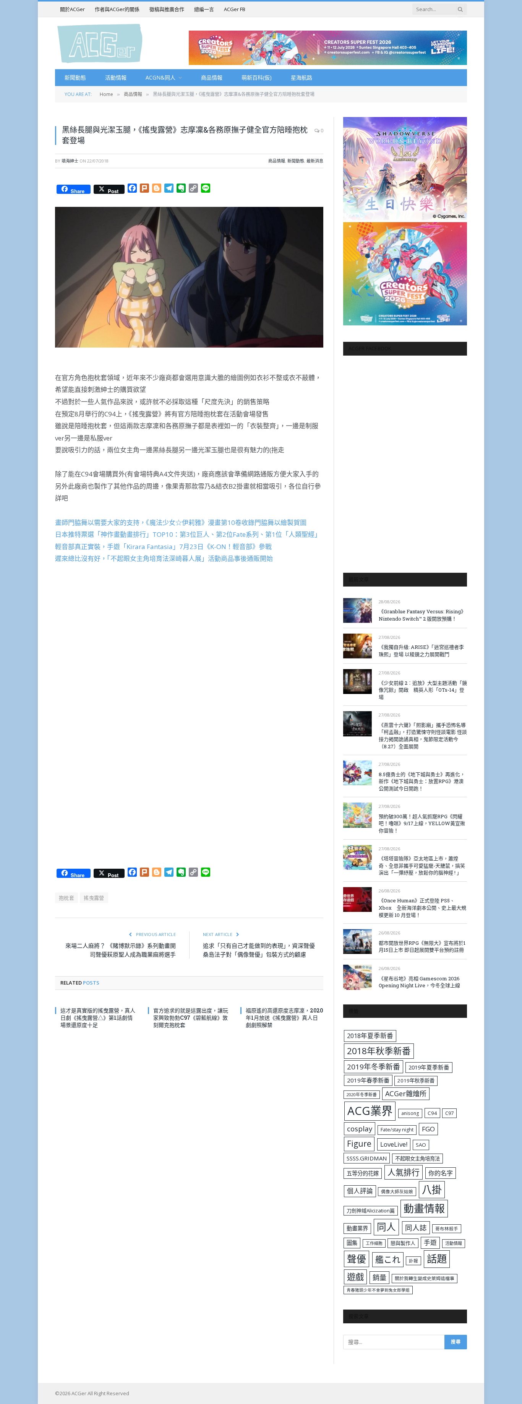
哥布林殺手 (446, 1229)
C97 (449, 1113)
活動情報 (115, 77)
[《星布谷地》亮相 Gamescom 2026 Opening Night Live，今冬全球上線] (357, 977)
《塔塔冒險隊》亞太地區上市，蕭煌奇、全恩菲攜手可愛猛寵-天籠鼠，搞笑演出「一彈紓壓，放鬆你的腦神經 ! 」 (422, 865)
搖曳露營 (94, 897)
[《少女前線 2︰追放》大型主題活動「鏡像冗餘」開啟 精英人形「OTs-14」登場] (357, 681)
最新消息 (314, 161)
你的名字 (440, 1173)
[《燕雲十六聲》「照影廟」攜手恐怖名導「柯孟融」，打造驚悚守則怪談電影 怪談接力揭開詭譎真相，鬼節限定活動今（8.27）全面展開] (357, 723)
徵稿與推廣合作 (166, 9)
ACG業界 (369, 1110)
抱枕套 (66, 897)
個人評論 (360, 1190)
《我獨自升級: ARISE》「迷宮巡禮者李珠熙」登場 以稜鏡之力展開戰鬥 (421, 651)
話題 (437, 1259)
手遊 (430, 1242)
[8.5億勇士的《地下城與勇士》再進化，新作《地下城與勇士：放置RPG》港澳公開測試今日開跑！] (357, 772)
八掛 (432, 1189)
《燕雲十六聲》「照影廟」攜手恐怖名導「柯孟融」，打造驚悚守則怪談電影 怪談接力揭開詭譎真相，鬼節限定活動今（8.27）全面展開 (423, 736)
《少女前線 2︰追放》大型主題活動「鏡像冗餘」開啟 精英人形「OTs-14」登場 (423, 689)
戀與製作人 (403, 1243)
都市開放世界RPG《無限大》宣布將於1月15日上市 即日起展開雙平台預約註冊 (422, 946)
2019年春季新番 (368, 1080)
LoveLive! (393, 1144)
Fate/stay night (397, 1129)
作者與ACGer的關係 (117, 9)
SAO (421, 1144)
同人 (386, 1226)
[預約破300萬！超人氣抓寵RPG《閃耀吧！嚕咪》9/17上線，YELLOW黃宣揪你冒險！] (357, 815)
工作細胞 (374, 1243)
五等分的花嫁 (363, 1173)
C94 (432, 1113)
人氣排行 (403, 1172)
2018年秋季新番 (379, 1051)
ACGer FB (234, 9)
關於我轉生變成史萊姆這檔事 (424, 1278)
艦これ (387, 1259)
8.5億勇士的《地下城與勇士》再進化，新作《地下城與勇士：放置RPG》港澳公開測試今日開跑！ (422, 781)
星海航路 (301, 77)
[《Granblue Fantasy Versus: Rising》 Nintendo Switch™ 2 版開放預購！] (357, 610)
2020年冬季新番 (362, 1094)
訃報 (413, 1261)
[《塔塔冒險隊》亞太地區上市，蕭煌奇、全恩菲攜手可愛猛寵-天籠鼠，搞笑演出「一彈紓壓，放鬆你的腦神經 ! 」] (357, 857)
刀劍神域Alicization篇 (371, 1210)
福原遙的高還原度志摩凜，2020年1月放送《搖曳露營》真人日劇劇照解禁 (284, 1018)
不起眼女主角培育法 (417, 1158)
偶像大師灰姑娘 (397, 1191)
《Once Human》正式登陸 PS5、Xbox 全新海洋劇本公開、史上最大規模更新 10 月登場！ (422, 907)
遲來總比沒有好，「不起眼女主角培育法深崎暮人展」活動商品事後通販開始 (164, 558)
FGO (428, 1128)
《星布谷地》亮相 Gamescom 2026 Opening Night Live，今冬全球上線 (419, 982)
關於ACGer (72, 9)
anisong (410, 1113)
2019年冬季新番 (373, 1067)
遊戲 (355, 1277)
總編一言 (204, 9)
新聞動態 (75, 77)
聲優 (356, 1259)
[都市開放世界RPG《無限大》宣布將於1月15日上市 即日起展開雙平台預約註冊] (357, 941)
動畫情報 (424, 1208)
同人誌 (416, 1227)
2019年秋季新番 (415, 1080)
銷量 (379, 1277)
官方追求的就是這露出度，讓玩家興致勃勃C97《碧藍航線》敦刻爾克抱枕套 (190, 1018)
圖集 (352, 1242)
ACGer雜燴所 (405, 1093)
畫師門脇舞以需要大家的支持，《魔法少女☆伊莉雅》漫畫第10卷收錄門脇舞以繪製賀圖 (180, 522)
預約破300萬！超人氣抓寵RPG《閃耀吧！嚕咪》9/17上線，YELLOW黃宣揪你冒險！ (422, 823)
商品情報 (211, 77)
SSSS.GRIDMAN (367, 1158)
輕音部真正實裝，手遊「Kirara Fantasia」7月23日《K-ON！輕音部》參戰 (163, 546)
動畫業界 (357, 1228)
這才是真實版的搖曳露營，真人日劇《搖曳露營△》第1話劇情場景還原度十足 (97, 1018)
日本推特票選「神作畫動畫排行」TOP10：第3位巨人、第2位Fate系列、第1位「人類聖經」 (188, 534)
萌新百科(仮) (257, 77)
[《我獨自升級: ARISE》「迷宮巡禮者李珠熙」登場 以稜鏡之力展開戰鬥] (357, 646)
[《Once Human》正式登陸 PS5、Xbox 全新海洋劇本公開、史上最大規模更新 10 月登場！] (357, 899)
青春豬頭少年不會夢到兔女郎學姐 (378, 1290)
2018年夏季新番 (370, 1035)
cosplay (359, 1129)
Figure (359, 1143)
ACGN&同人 (160, 77)
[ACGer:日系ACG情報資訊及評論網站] (100, 43)
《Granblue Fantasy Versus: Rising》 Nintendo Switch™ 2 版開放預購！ (422, 615)
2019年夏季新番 (429, 1067)
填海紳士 (70, 161)
